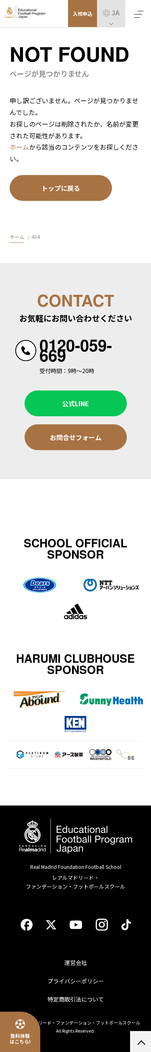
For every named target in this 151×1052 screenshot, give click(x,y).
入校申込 (82, 13)
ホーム (19, 147)
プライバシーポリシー (76, 981)
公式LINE (75, 403)
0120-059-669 (75, 350)
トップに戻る (60, 188)
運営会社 (75, 962)
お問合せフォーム (75, 437)
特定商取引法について (76, 999)
